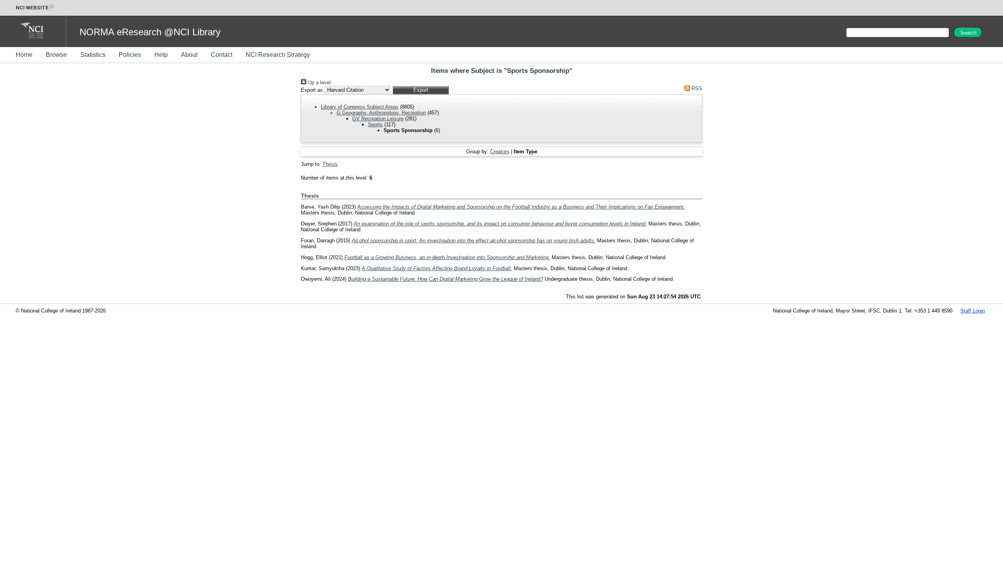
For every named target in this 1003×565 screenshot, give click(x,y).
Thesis (330, 164)
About (189, 54)
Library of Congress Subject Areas (359, 107)
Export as (312, 90)
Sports (375, 124)
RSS (696, 88)
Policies (130, 54)
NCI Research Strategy (278, 54)
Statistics (92, 54)
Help (161, 54)
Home (24, 54)
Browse (56, 54)
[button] (420, 89)
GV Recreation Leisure (378, 119)
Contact (221, 54)
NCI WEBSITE (32, 8)
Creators (499, 151)
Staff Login (972, 311)
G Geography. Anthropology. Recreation (381, 113)
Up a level (318, 82)
